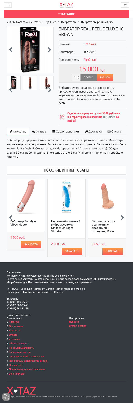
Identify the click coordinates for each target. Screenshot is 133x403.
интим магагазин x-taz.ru (24, 22)
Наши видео (16, 365)
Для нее (51, 22)
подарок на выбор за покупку (26, 356)
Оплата (13, 335)
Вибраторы (68, 22)
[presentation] (11, 50)
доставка (14, 339)
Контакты (14, 330)
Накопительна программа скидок (28, 361)
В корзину (88, 77)
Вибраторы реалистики (97, 22)
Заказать (31, 244)
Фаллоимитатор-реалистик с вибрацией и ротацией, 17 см (103, 226)
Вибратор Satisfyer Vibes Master (23, 222)
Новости (74, 321)
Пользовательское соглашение (27, 369)
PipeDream (90, 59)
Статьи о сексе (77, 326)
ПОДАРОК (109, 117)
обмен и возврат (18, 343)
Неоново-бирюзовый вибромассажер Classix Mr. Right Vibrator (65, 226)
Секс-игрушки (17, 374)
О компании (16, 326)
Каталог (68, 14)
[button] (6, 397)
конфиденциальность (21, 348)
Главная (14, 322)
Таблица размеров (20, 352)
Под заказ (105, 77)
